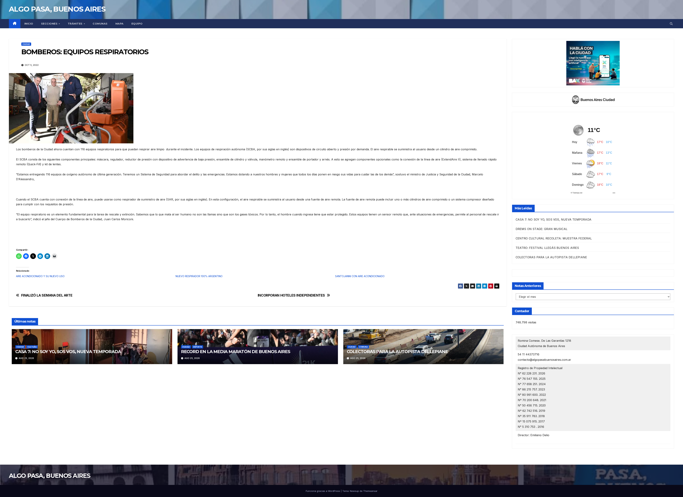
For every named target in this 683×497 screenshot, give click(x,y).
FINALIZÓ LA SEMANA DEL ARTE (47, 295)
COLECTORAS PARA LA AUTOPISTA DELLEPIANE (397, 351)
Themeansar (370, 491)
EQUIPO (137, 23)
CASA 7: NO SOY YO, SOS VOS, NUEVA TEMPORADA (68, 351)
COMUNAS (100, 23)
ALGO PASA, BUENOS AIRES (57, 9)
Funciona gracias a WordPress (323, 491)
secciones (49, 23)
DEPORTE (197, 347)
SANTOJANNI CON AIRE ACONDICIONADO (360, 276)
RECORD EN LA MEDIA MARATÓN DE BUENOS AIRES (235, 351)
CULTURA (32, 347)
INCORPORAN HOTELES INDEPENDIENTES (291, 295)
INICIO (28, 23)
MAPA (119, 23)
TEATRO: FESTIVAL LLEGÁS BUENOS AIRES (547, 248)
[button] (671, 23)
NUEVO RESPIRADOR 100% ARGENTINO (199, 276)
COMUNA (363, 347)
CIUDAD (26, 44)
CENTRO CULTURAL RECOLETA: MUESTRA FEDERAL (554, 238)
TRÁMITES (75, 23)
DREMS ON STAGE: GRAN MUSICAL (542, 229)
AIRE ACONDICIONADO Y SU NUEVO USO (40, 276)
